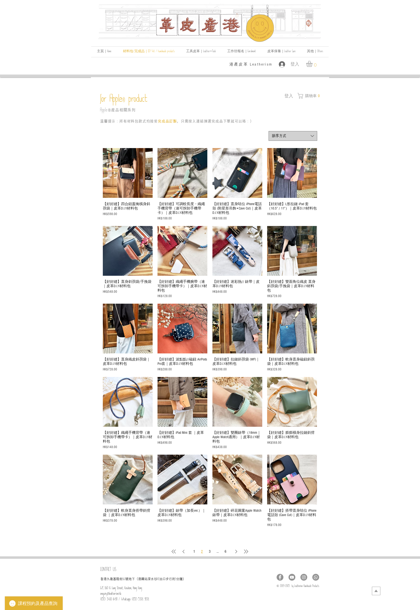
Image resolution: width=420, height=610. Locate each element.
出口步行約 (167, 579)
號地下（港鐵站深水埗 (141, 579)
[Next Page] (236, 551)
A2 (158, 579)
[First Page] (174, 551)
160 (123, 579)
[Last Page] (246, 551)
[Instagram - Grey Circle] (303, 577)
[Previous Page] (183, 551)
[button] (315, 52)
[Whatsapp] (315, 577)
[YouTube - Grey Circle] (292, 577)
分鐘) (180, 579)
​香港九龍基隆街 (111, 579)
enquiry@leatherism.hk (110, 594)
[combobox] (293, 136)
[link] (313, 64)
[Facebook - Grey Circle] (280, 577)
